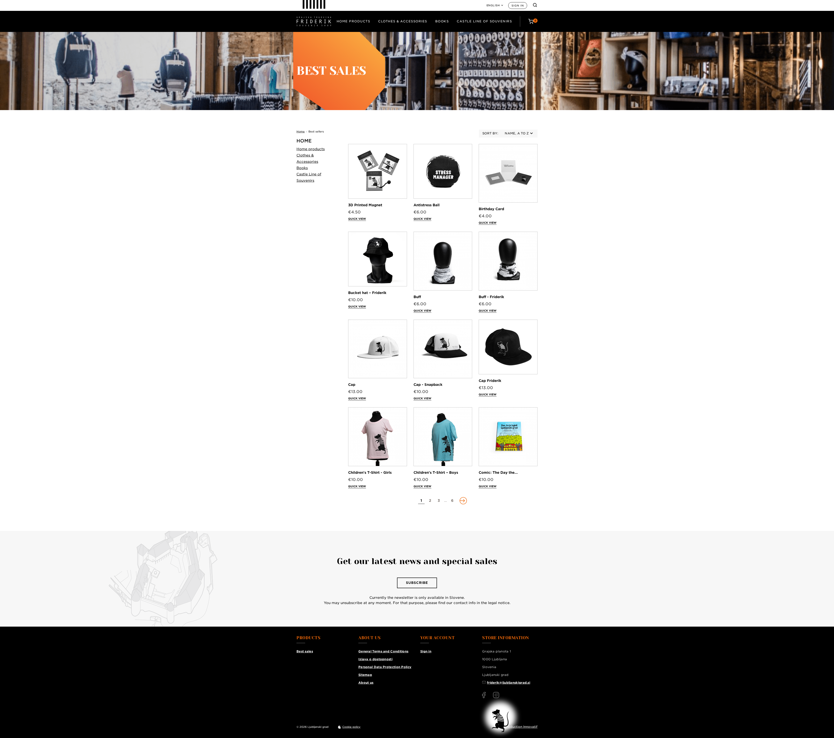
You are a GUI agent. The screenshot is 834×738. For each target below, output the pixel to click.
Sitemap (365, 675)
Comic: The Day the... (498, 473)
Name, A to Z (517, 133)
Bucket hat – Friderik (367, 293)
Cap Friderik (490, 381)
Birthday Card (491, 209)
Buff (417, 297)
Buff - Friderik (491, 297)
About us (365, 682)
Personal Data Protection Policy (384, 667)
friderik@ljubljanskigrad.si (508, 682)
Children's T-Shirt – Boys (436, 473)
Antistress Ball (427, 205)
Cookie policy (351, 726)
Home (304, 141)
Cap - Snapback (428, 385)
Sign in (517, 5)
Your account (437, 638)
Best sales (304, 651)
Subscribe (417, 583)
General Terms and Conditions (383, 651)
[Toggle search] (535, 5)
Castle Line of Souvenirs (484, 21)
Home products (353, 21)
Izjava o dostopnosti (375, 659)
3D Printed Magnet (365, 205)
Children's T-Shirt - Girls (370, 473)
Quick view (357, 218)
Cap (351, 385)
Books (442, 21)
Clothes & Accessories (402, 21)
